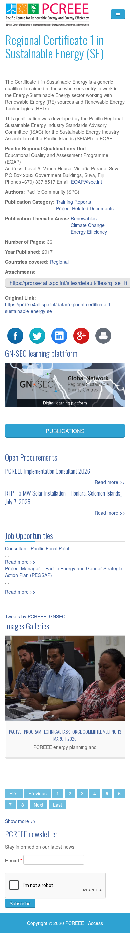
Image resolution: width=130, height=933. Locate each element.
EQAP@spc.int (86, 181)
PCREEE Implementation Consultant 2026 (47, 471)
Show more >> (20, 821)
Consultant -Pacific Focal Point (37, 548)
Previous (37, 793)
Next (38, 804)
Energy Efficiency (89, 231)
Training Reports (73, 201)
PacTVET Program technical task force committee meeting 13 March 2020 (65, 735)
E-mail (13, 860)
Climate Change (88, 225)
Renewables (84, 218)
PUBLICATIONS (65, 431)
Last (57, 804)
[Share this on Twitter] (37, 335)
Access (95, 923)
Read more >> (110, 482)
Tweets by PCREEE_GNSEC (35, 616)
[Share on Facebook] (15, 335)
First (14, 793)
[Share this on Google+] (81, 335)
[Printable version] (103, 335)
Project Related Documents (85, 208)
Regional (59, 261)
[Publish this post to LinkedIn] (59, 335)
